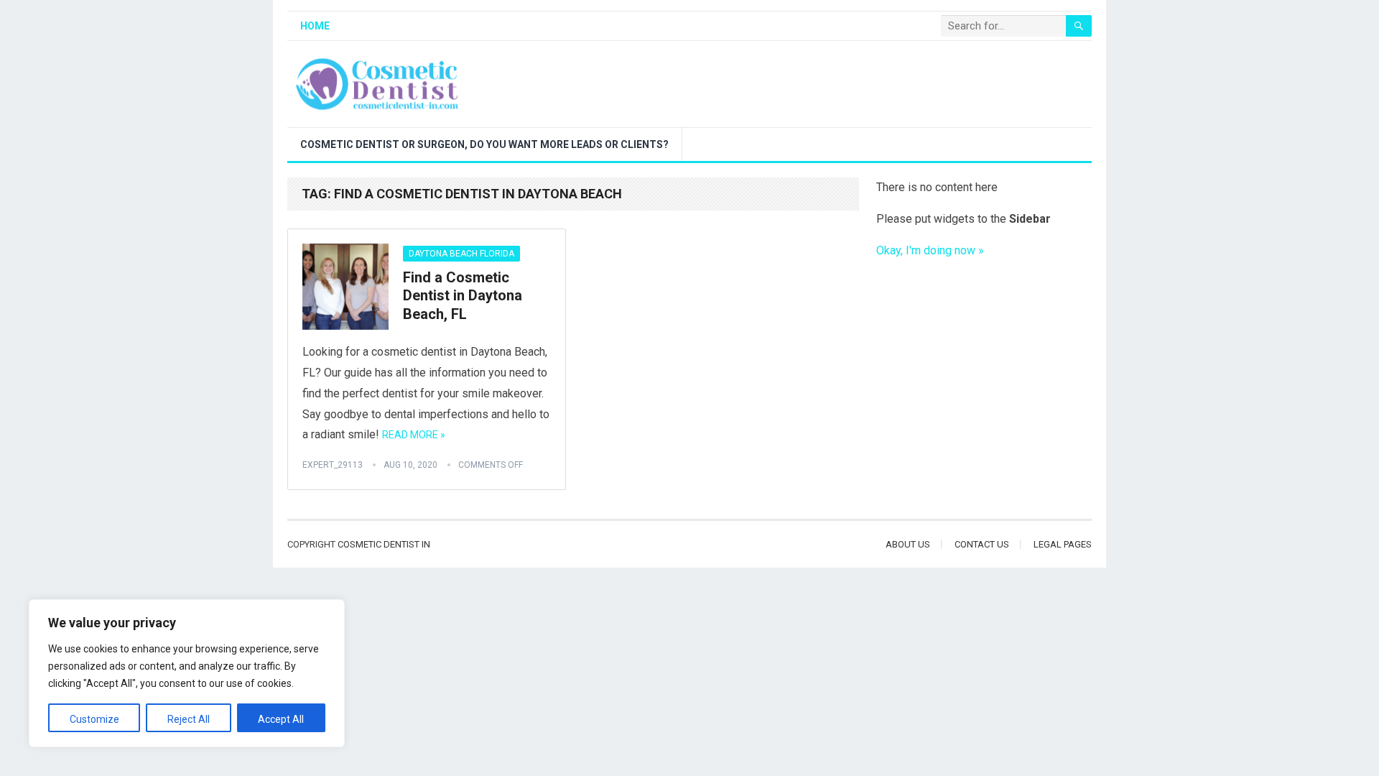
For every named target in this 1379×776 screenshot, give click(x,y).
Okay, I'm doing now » (930, 250)
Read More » (413, 434)
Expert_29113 (332, 465)
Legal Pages (1063, 544)
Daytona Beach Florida (461, 254)
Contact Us (982, 544)
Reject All (188, 719)
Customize (94, 719)
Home (315, 26)
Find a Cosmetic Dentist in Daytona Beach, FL (462, 296)
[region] (187, 673)
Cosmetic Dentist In (384, 544)
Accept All (281, 719)
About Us (908, 544)
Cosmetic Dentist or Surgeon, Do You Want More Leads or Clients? (484, 144)
